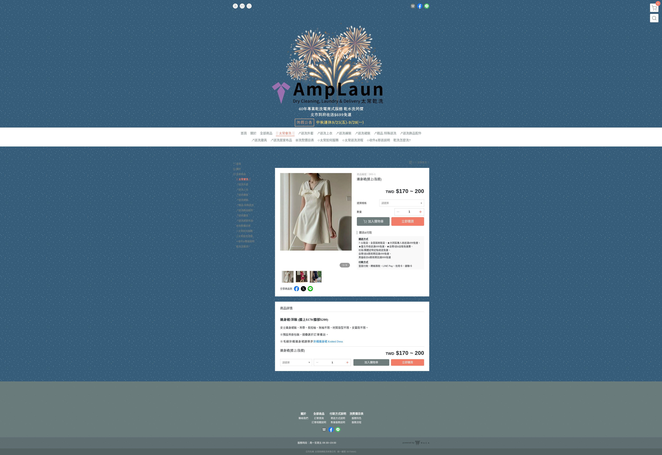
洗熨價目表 (356, 413)
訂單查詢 (319, 418)
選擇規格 (362, 203)
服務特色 (356, 418)
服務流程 (356, 422)
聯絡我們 (303, 418)
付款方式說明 (338, 413)
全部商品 (318, 413)
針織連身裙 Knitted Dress (328, 341)
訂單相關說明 (319, 422)
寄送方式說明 (338, 418)
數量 (359, 211)
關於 (303, 413)
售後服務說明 (338, 422)
